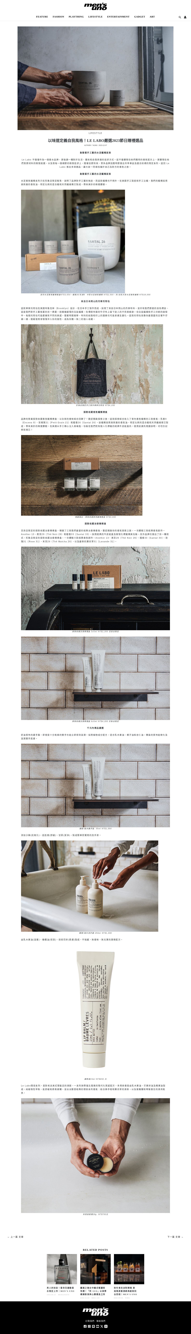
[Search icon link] (180, 17)
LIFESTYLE (95, 133)
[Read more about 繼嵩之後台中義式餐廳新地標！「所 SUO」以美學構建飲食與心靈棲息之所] (95, 1269)
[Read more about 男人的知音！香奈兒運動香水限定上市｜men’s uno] (62, 1269)
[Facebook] (85, 1326)
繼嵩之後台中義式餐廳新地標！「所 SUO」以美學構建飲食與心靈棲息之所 (93, 1291)
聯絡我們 (101, 1321)
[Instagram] (89, 1326)
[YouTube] (97, 1326)
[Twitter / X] (101, 1326)
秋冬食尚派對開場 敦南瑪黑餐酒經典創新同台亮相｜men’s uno (125, 1291)
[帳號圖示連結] (185, 17)
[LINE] (93, 1326)
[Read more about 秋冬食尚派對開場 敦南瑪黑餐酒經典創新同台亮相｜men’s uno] (129, 1269)
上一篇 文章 (15, 1237)
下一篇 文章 (175, 1237)
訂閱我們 (90, 1321)
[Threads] (105, 1326)
